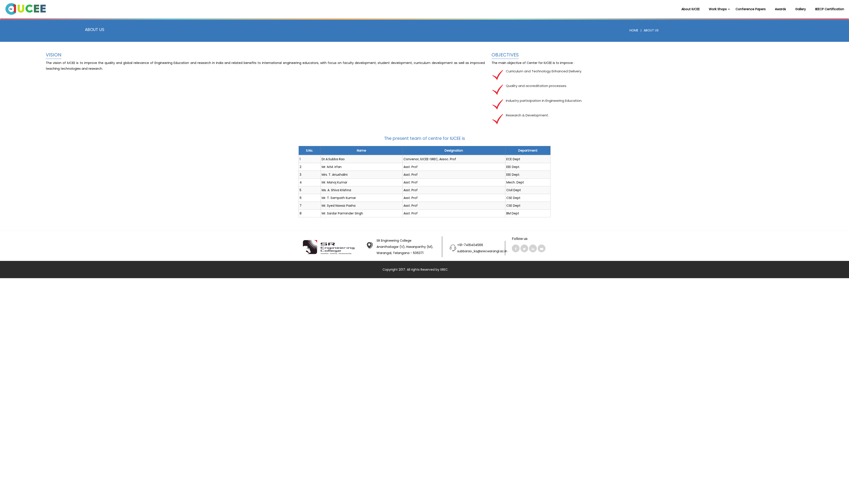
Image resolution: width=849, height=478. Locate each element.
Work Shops (718, 9)
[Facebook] (516, 248)
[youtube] (541, 248)
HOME (633, 30)
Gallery (800, 9)
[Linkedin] (533, 248)
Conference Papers (751, 9)
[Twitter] (524, 248)
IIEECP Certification (829, 9)
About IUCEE (690, 9)
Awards (780, 9)
